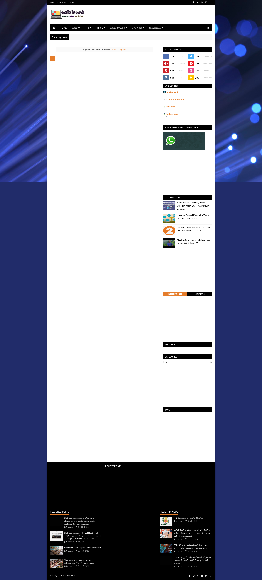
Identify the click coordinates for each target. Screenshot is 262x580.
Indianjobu (172, 114)
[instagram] (206, 2)
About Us (61, 2)
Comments (199, 294)
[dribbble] (201, 2)
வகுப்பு (75, 28)
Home (52, 2)
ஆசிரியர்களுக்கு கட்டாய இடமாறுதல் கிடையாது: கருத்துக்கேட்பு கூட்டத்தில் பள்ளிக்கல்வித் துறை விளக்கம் (79, 521)
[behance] (210, 2)
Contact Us (73, 2)
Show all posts (119, 49)
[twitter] (197, 2)
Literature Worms (175, 99)
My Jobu (170, 106)
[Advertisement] (156, 19)
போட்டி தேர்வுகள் (117, 28)
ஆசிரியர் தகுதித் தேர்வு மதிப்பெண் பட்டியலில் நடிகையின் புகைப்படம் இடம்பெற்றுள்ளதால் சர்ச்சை (192, 560)
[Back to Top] (210, 576)
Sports (169, 362)
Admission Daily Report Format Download (82, 548)
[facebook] (193, 2)
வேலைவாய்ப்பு (155, 28)
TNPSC (99, 28)
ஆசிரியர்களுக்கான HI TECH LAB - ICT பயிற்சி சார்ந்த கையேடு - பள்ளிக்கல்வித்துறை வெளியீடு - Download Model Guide (82, 536)
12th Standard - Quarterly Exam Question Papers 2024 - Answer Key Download (193, 206)
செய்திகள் (137, 28)
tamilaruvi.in (172, 92)
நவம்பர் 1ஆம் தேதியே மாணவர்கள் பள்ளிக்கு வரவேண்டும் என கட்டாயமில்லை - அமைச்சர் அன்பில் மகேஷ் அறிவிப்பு (192, 533)
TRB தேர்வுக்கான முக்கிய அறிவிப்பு (188, 518)
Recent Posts (175, 294)
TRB (86, 28)
